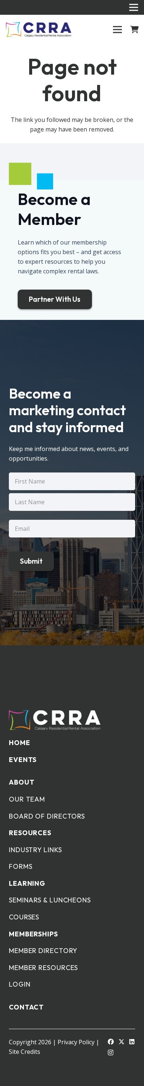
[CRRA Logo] (38, 29)
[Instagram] (110, 1052)
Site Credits (24, 1052)
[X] (121, 1042)
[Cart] (135, 29)
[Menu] (117, 29)
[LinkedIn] (131, 1042)
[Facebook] (111, 1042)
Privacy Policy (76, 1042)
